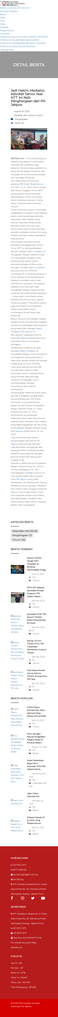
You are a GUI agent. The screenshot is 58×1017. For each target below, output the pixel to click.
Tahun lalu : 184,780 (20, 982)
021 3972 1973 (19, 865)
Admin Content (35, 115)
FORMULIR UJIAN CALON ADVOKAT (18, 46)
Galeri (2, 17)
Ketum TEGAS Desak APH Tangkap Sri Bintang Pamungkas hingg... (37, 564)
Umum (35, 580)
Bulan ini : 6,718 (18, 973)
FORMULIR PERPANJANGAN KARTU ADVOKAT (23, 43)
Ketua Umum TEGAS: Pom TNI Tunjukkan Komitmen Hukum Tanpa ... (36, 646)
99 (22, 123)
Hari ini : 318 (16, 963)
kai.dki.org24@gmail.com (25, 874)
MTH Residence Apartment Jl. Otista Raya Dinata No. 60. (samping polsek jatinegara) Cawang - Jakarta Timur (29, 889)
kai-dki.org (18, 879)
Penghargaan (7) (22, 535)
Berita (3, 14)
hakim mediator (35, 251)
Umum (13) (18, 539)
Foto (2, 21)
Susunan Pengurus (9, 11)
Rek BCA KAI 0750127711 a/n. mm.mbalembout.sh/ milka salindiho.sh (26, 943)
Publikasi (4, 27)
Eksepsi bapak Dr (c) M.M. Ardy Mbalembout (36, 820)
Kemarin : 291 (17, 968)
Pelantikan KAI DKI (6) (24, 531)
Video (2, 24)
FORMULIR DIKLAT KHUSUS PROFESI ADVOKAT (24, 37)
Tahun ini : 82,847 (19, 977)
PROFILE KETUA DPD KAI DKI (15, 8)
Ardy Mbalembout (33, 184)
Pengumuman (7, 30)
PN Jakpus (26, 331)
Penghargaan (21, 119)
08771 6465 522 (19, 870)
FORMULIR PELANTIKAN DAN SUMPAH (19, 40)
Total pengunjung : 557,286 (23, 987)
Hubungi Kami (7, 50)
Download (5, 33)
